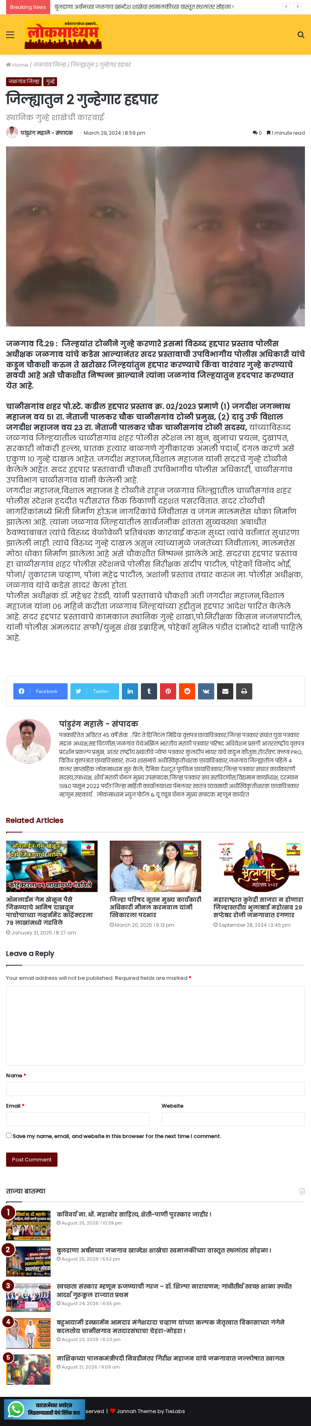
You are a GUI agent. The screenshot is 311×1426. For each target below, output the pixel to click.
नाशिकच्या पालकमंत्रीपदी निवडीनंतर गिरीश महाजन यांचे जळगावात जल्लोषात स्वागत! (171, 1358)
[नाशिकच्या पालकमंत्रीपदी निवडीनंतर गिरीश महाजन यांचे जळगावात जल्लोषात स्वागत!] (28, 1369)
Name (16, 1075)
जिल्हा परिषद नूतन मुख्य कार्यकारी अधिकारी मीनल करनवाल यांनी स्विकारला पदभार (155, 907)
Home (19, 65)
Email (15, 1106)
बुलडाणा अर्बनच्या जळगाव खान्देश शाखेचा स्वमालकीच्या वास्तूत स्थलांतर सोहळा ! (144, 7)
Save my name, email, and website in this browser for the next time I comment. (117, 1136)
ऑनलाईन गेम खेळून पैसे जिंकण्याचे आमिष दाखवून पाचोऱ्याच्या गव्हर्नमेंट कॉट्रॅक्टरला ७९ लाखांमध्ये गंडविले (49, 911)
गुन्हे (50, 81)
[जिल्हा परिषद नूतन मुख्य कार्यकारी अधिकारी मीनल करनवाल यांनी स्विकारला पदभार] (155, 866)
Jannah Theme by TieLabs (151, 1411)
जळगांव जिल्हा (49, 65)
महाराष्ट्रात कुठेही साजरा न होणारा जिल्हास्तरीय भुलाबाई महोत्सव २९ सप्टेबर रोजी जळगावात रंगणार (258, 907)
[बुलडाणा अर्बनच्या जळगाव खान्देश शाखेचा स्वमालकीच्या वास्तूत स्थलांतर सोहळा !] (28, 1261)
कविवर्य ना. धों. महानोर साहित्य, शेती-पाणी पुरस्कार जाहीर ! (134, 1214)
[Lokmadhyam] (63, 34)
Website (172, 1106)
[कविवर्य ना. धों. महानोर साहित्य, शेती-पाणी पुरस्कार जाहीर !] (28, 1225)
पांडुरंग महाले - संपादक (47, 132)
